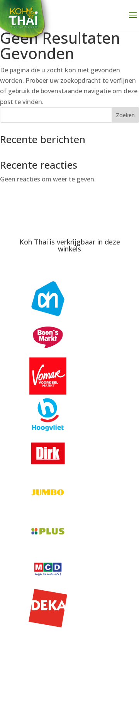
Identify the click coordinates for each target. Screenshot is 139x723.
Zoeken (125, 115)
